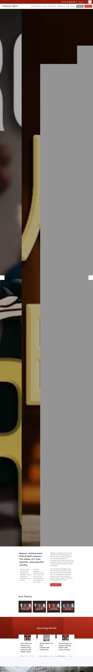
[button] (81, 2)
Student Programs (36, 6)
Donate (88, 6)
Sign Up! (80, 6)
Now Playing (51, 6)
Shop (67, 6)
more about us (56, 584)
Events (45, 6)
